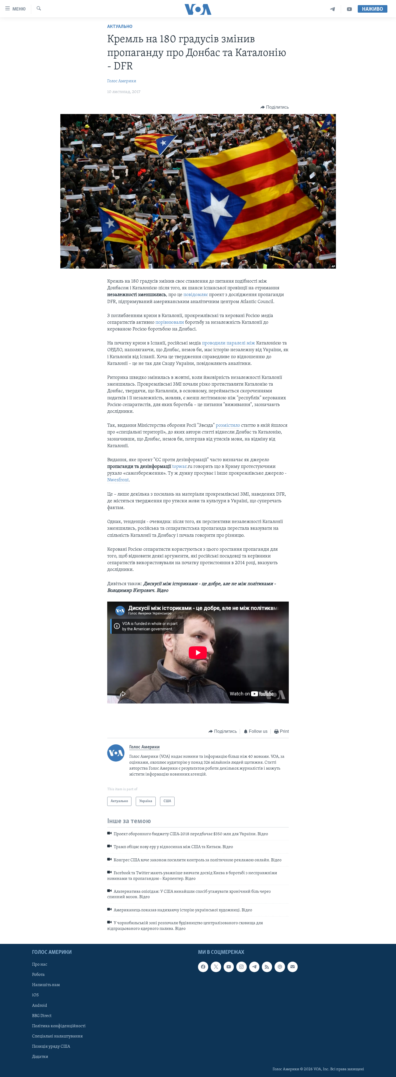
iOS (35, 995)
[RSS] (267, 967)
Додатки (40, 1057)
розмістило (228, 425)
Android (39, 1005)
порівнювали (169, 322)
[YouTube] (349, 9)
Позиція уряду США (51, 1046)
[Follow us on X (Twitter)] (216, 967)
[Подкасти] (280, 967)
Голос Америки (121, 81)
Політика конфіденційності (59, 1026)
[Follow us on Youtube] (229, 967)
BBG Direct (41, 1016)
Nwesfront (118, 480)
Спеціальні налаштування (57, 1036)
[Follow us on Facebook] (203, 967)
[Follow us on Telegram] (254, 967)
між (250, 343)
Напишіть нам (46, 985)
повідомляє (196, 295)
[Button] (274, 107)
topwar (179, 466)
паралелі (236, 343)
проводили (213, 343)
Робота (38, 975)
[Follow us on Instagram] (241, 967)
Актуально (120, 26)
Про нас (39, 964)
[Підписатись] (292, 967)
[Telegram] (332, 9)
